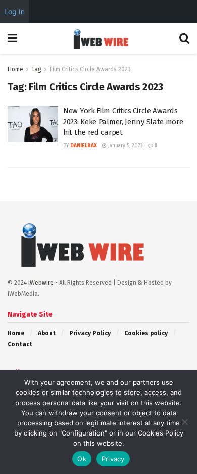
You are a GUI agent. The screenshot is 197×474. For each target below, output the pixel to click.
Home (15, 69)
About (47, 333)
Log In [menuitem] (14, 11)
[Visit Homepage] (98, 38)
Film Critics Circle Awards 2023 (90, 69)
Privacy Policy (90, 333)
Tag (36, 69)
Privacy (113, 459)
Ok (81, 459)
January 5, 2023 (125, 146)
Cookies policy (146, 333)
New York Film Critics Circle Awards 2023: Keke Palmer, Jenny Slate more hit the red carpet (123, 121)
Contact (20, 344)
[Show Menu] (12, 38)
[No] (184, 422)
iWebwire (41, 282)
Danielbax (83, 146)
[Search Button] (184, 38)
